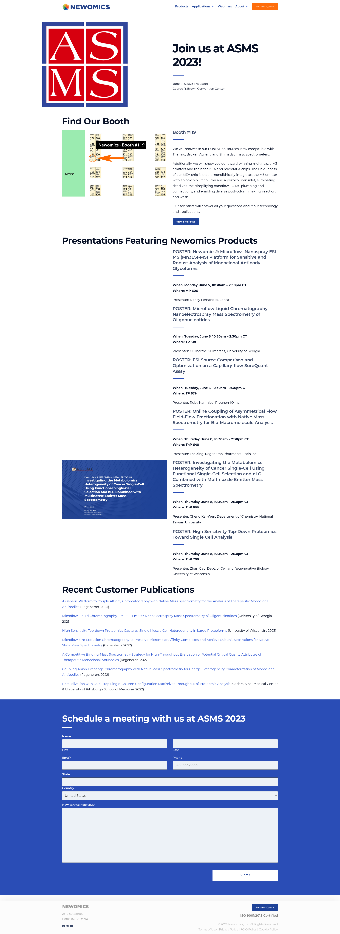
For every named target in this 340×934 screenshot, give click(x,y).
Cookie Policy (268, 929)
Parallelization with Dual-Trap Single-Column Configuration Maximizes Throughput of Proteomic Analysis (146, 684)
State (66, 774)
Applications (201, 6)
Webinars (225, 6)
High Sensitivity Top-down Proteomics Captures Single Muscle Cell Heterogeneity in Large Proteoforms (144, 631)
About (239, 6)
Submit (245, 875)
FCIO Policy (248, 929)
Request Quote (265, 6)
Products (181, 6)
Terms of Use (208, 929)
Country (68, 788)
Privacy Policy (228, 929)
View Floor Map (185, 221)
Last (176, 750)
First (65, 750)
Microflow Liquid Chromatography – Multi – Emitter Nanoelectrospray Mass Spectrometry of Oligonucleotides (149, 616)
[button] (213, 7)
